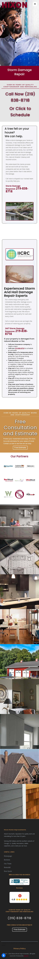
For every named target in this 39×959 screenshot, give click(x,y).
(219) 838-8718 (19, 918)
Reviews (7, 860)
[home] (14, 5)
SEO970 (26, 956)
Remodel (7, 867)
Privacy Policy (20, 949)
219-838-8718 (17, 190)
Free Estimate (20, 448)
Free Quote (8, 871)
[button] (35, 4)
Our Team (7, 864)
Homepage (8, 856)
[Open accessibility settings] (4, 955)
